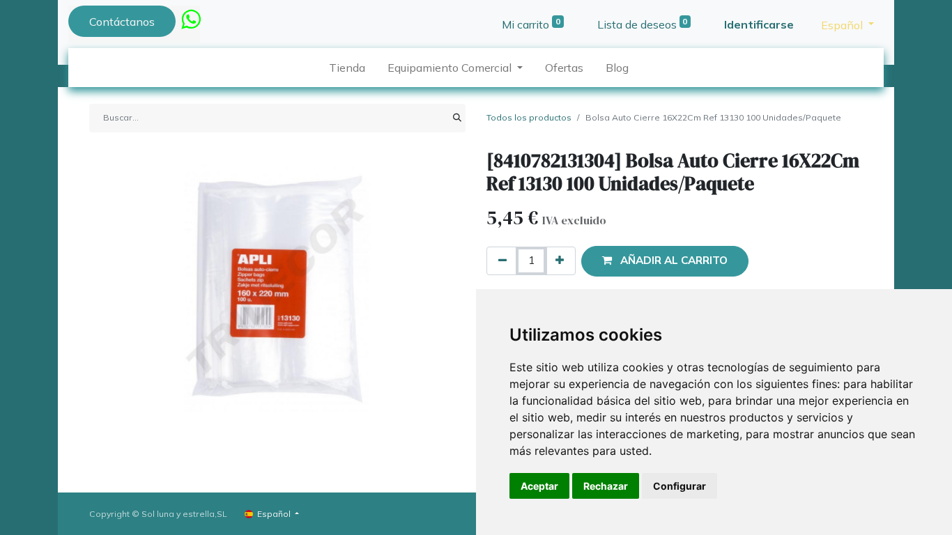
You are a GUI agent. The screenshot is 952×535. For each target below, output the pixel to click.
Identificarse (759, 24)
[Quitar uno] (502, 261)
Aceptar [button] (539, 486)
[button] (664, 261)
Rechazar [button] (605, 486)
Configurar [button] (679, 486)
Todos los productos (528, 117)
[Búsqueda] (457, 118)
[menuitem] (347, 67)
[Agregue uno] (560, 261)
